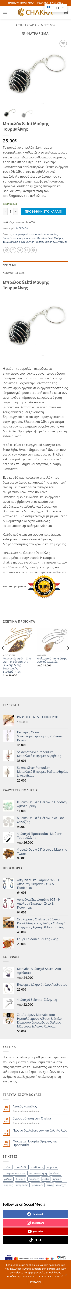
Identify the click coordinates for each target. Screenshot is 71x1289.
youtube (38, 1231)
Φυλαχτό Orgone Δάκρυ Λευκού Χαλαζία (52, 660)
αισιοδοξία (21, 1167)
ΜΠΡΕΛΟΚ (48, 25)
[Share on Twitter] (20, 250)
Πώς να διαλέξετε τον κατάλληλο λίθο (40, 1130)
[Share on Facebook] (13, 250)
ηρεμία (57, 1179)
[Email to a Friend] (27, 250)
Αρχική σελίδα (26, 25)
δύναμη (20, 1179)
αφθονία (55, 1173)
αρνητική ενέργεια (23, 234)
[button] (5, 12)
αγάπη (7, 1167)
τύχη (50, 1185)
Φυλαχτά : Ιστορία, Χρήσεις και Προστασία (35, 1143)
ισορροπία (22, 1185)
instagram (38, 1222)
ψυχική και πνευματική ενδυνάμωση (47, 241)
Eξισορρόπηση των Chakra (32, 1118)
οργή (22, 241)
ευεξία (46, 1179)
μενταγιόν (38, 1185)
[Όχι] (66, 1276)
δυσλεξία (8, 238)
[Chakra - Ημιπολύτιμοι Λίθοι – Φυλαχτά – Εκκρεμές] (36, 12)
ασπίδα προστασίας (46, 234)
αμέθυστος (37, 1167)
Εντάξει (35, 1282)
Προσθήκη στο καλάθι (43, 211)
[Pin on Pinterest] (33, 250)
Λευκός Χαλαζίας (25, 1106)
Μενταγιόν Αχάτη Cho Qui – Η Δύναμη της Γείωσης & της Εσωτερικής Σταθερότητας (17, 665)
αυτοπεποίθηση (38, 1173)
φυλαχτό (61, 1185)
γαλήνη (8, 1179)
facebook (38, 1214)
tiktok (38, 1240)
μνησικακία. (29, 238)
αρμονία (52, 1167)
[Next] (62, 71)
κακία (17, 238)
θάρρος (8, 1185)
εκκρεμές (34, 1179)
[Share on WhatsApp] (6, 250)
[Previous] (8, 71)
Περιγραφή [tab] (10, 265)
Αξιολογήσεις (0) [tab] (13, 273)
